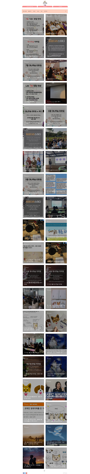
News (38, 11)
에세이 (34, 11)
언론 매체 (45, 11)
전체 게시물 (24, 11)
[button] (65, 11)
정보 (41, 11)
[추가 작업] (42, 16)
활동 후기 (29, 11)
